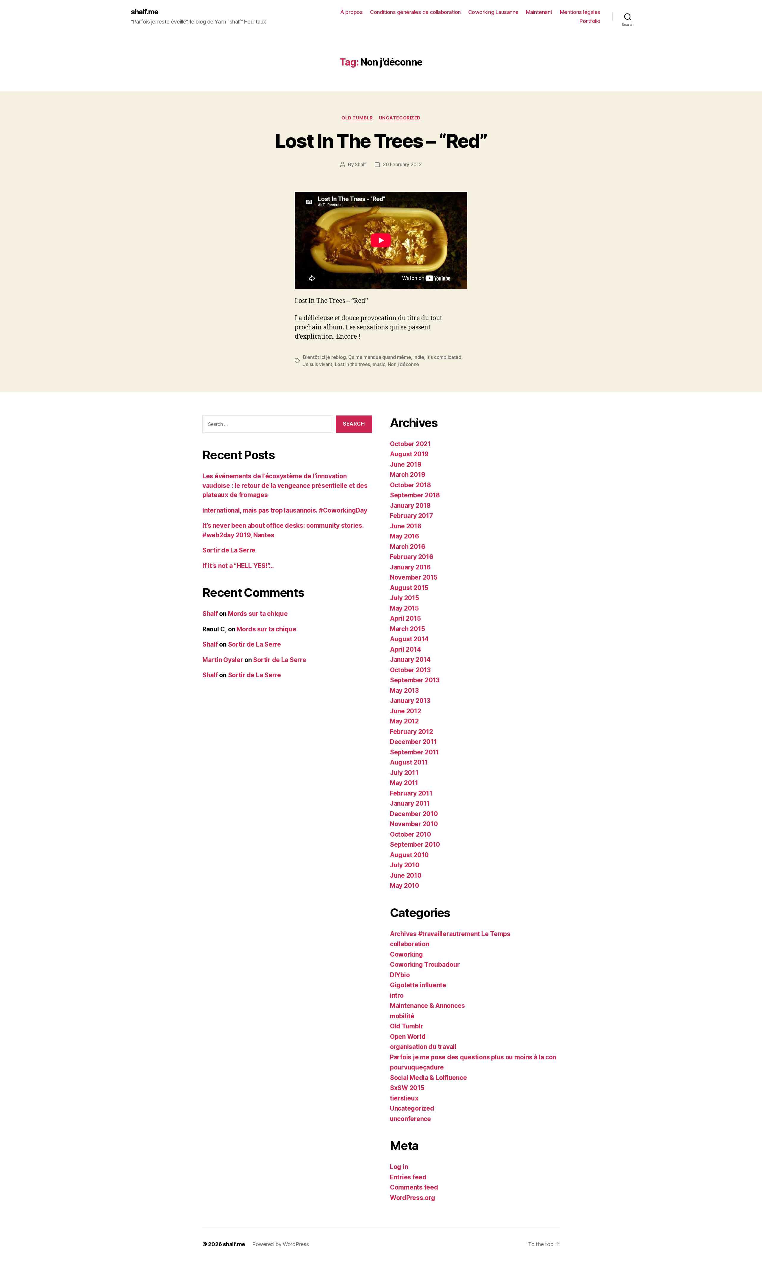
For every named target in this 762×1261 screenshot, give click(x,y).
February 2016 (411, 557)
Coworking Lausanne (493, 12)
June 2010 (405, 875)
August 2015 (409, 587)
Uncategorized (400, 118)
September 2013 (415, 680)
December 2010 (414, 814)
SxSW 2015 (407, 1088)
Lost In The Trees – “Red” (381, 140)
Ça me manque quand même (379, 357)
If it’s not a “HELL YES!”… (238, 565)
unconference (410, 1119)
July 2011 (404, 772)
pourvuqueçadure (417, 1067)
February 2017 (411, 515)
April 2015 (405, 618)
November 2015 (414, 577)
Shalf (360, 164)
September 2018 (415, 495)
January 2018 (410, 505)
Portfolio (590, 21)
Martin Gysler (222, 660)
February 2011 (411, 793)
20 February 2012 (402, 164)
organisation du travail (423, 1046)
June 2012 (405, 711)
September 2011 (414, 752)
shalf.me (144, 11)
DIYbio (400, 975)
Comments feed (414, 1187)
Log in (399, 1166)
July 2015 (404, 598)
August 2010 (409, 855)
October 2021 (410, 444)
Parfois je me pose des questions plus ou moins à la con (473, 1057)
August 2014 (409, 639)
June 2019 (405, 464)
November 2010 (414, 824)
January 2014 (410, 659)
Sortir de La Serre (228, 550)
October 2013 (410, 670)
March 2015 (407, 629)
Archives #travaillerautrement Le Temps (450, 934)
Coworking (406, 954)
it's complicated (444, 357)
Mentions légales (580, 12)
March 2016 (407, 546)
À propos (351, 12)
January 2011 (410, 803)
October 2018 (410, 485)
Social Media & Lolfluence (428, 1077)
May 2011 (404, 783)
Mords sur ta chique (258, 613)
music (379, 364)
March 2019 (407, 474)
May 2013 (404, 690)
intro (397, 995)
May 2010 (404, 885)
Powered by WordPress (280, 1244)
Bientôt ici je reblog (324, 357)
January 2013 (410, 700)
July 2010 (404, 865)
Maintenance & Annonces (427, 1005)
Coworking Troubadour (425, 964)
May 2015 (404, 608)
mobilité (402, 1016)
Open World (407, 1036)
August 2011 (409, 762)
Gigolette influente (418, 985)
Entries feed (408, 1177)
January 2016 (410, 567)
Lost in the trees (352, 364)
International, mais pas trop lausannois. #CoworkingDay (284, 510)
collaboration (409, 944)
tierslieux (404, 1098)
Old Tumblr (357, 118)
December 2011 (413, 741)
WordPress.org (412, 1197)
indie (418, 357)
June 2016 (405, 526)
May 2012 (404, 721)
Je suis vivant (317, 364)
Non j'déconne (403, 364)
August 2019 (409, 454)
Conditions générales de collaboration (415, 12)
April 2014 (405, 649)
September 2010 (415, 844)
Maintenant (539, 12)
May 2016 (404, 536)
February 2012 (411, 731)
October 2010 (410, 834)
